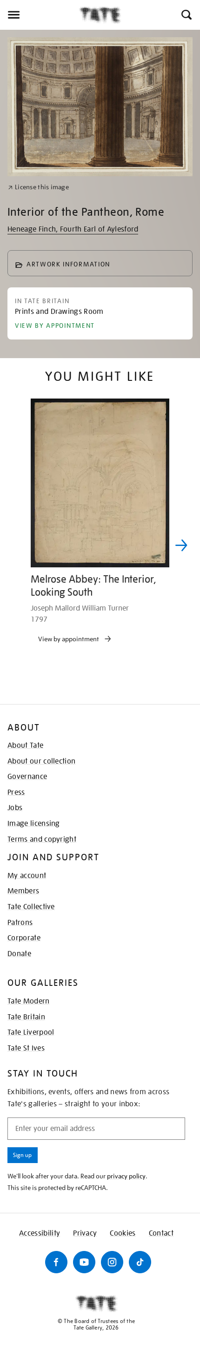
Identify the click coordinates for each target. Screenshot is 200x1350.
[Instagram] (112, 1262)
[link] (38, 187)
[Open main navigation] (39, 14)
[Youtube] (84, 1262)
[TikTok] (140, 1262)
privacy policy (126, 1176)
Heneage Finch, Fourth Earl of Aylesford (72, 229)
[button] (185, 15)
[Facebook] (56, 1262)
